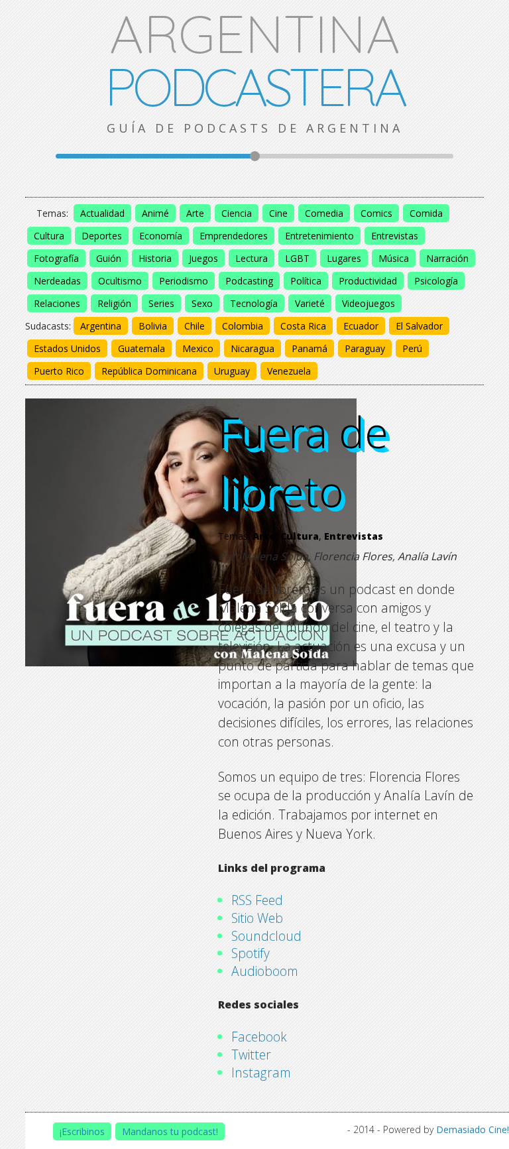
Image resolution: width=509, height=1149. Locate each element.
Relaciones (57, 303)
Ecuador (360, 326)
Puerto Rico (59, 371)
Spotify (250, 953)
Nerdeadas (57, 280)
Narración (447, 258)
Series (161, 303)
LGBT (297, 258)
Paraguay (365, 348)
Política (305, 280)
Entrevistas (394, 235)
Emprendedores (233, 235)
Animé (155, 213)
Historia (155, 258)
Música (393, 258)
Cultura (49, 235)
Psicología (436, 280)
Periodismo (183, 280)
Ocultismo (120, 280)
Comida (426, 213)
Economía (160, 235)
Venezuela (289, 371)
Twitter (251, 1054)
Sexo (202, 303)
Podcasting (249, 280)
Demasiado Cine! (472, 1129)
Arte (195, 213)
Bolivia (153, 326)
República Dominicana (149, 371)
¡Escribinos (82, 1131)
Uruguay (232, 371)
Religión (114, 303)
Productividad (368, 280)
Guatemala (141, 348)
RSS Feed (257, 900)
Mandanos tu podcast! (170, 1131)
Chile (194, 326)
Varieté (310, 303)
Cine (278, 213)
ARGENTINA (254, 59)
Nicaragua (252, 348)
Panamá (309, 348)
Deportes (102, 235)
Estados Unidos (67, 348)
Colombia (242, 326)
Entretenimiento (319, 235)
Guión (108, 258)
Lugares (344, 258)
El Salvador (419, 326)
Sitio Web (257, 918)
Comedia (324, 213)
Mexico (197, 348)
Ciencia (236, 213)
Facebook (259, 1037)
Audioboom (264, 971)
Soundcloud (266, 936)
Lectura (251, 258)
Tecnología (254, 303)
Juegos (203, 258)
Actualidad (102, 213)
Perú (412, 348)
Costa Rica (303, 326)
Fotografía (56, 258)
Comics (376, 213)
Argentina (100, 326)
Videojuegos (368, 303)
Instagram (261, 1072)
